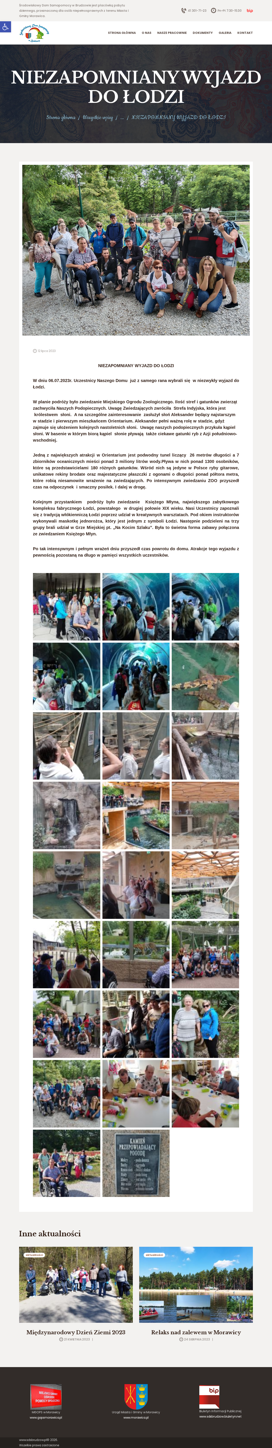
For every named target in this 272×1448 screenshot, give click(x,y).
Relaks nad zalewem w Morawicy (196, 1332)
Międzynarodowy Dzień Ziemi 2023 (76, 1332)
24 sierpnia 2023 (197, 1339)
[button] (5, 26)
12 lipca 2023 (47, 351)
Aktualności (34, 1255)
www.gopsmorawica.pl (46, 1417)
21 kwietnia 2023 (77, 1339)
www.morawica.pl (136, 1417)
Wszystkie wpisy (98, 117)
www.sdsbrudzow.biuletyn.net (220, 1416)
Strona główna (60, 118)
